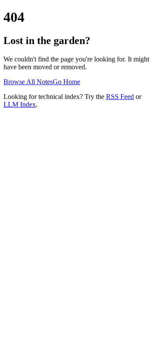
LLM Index (19, 104)
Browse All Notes (28, 81)
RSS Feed (120, 96)
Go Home (66, 81)
